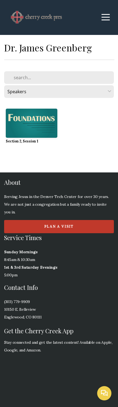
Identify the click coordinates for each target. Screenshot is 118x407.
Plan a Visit (59, 226)
